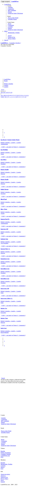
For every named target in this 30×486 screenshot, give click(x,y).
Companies (10, 9)
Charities (10, 7)
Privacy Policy (11, 38)
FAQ (2, 457)
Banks (9, 23)
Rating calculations (6, 452)
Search (9, 35)
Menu (5, 31)
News (2, 480)
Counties (10, 26)
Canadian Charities (6, 454)
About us (3, 475)
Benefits (3, 451)
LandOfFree (7, 4)
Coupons (3, 465)
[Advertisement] (15, 62)
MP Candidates (11, 10)
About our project (5, 474)
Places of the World (12, 18)
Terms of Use (11, 37)
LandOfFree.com (5, 455)
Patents (9, 12)
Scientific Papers (12, 19)
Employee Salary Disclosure (15, 13)
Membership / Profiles (13, 32)
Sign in (6, 40)
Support (3, 481)
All (2, 92)
